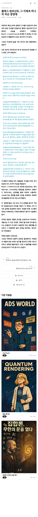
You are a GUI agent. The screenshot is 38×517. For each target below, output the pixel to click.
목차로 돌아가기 (8, 3)
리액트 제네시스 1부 (6, 8)
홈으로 (20, 280)
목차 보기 (20, 275)
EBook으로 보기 (20, 285)
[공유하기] (30, 3)
